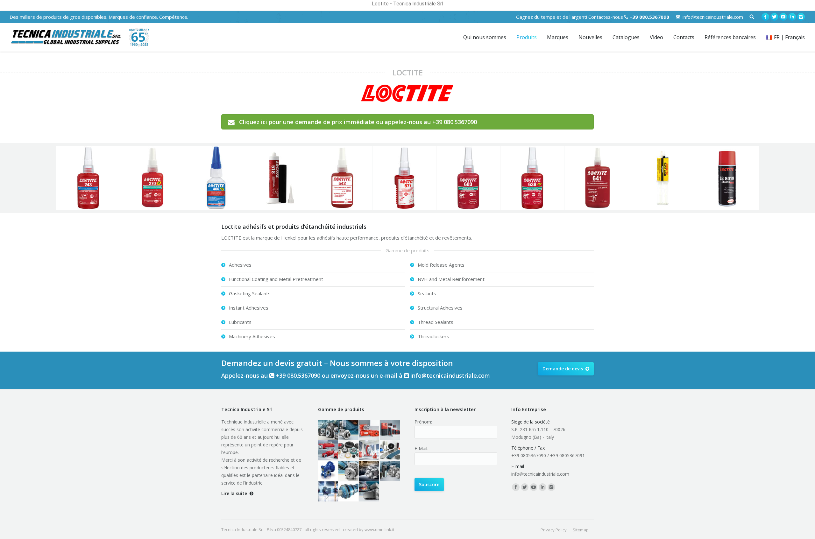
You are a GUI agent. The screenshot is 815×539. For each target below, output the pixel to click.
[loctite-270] (152, 178)
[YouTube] (783, 17)
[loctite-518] (280, 178)
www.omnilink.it (379, 529)
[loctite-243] (88, 178)
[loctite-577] (404, 178)
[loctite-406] (216, 178)
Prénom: (423, 422)
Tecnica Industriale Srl (242, 529)
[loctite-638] (532, 178)
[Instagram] (801, 17)
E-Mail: (421, 448)
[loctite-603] (468, 178)
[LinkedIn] (792, 17)
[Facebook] (765, 17)
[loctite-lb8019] (727, 178)
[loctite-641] (597, 178)
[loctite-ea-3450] (663, 178)
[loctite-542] (342, 178)
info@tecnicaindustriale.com (713, 17)
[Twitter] (774, 17)
